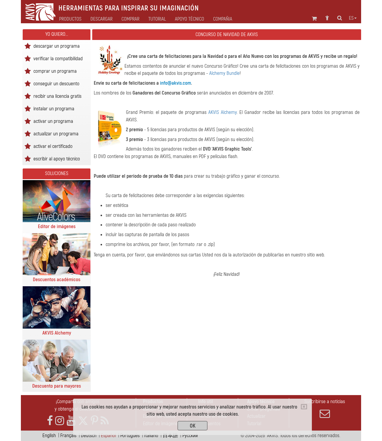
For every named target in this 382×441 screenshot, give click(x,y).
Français (68, 435)
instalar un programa (53, 108)
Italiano (151, 435)
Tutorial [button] (157, 19)
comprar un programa (55, 71)
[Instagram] (59, 421)
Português (130, 435)
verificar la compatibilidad (58, 58)
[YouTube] (71, 421)
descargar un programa (56, 46)
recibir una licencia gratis (57, 96)
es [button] (351, 18)
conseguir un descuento (56, 83)
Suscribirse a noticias (324, 401)
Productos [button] (70, 19)
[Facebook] (50, 421)
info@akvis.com (175, 83)
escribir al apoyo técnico (56, 158)
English (49, 435)
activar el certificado (53, 146)
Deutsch (88, 435)
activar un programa (53, 121)
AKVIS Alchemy (222, 112)
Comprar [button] (130, 19)
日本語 (170, 435)
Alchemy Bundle (224, 73)
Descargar (101, 19)
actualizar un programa (55, 133)
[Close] (304, 406)
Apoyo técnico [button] (189, 19)
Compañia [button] (222, 19)
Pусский (190, 435)
